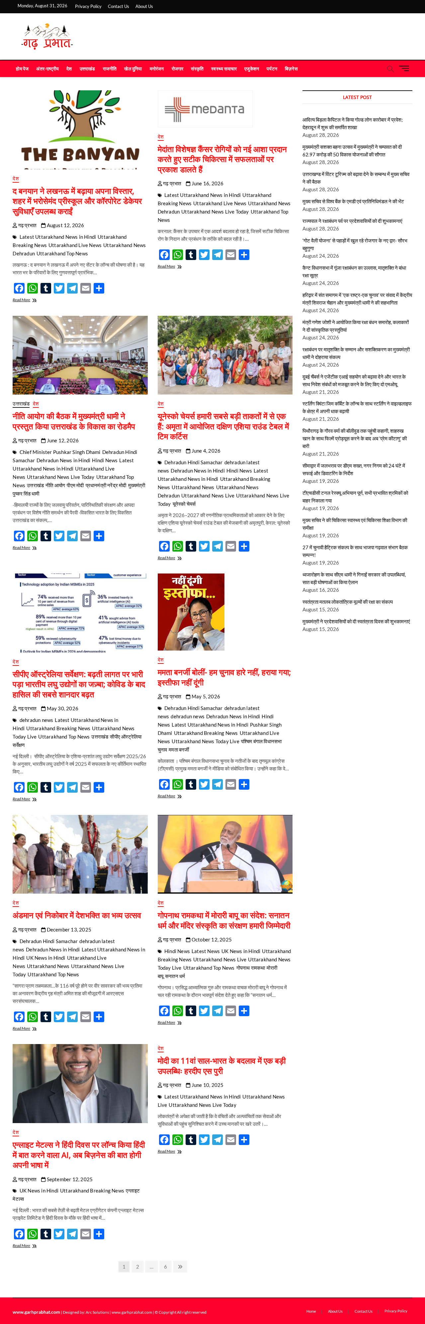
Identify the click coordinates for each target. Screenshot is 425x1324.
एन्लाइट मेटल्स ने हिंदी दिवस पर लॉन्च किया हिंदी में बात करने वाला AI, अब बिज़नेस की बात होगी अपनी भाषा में (79, 1154)
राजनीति (110, 68)
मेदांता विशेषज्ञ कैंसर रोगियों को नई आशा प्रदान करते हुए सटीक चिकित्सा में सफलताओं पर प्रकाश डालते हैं (222, 159)
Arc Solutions (97, 1312)
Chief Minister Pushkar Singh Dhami (60, 452)
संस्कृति (197, 68)
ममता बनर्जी (179, 749)
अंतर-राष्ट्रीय (47, 68)
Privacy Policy (88, 6)
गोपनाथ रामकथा (250, 968)
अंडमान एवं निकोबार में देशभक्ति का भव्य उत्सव (77, 915)
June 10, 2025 (207, 1085)
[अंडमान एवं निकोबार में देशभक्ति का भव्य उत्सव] (80, 854)
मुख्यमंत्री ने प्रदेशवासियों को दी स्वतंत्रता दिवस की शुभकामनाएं (356, 621)
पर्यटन (272, 68)
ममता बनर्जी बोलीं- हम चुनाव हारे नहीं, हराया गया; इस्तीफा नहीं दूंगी (224, 676)
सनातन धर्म (175, 976)
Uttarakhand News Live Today (215, 212)
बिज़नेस (291, 68)
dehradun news (36, 720)
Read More (27, 300)
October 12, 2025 (211, 939)
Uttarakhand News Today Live (205, 741)
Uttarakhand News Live (207, 495)
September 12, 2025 (69, 1179)
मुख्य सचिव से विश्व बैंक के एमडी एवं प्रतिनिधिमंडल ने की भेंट (353, 201)
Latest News (206, 951)
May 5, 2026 (205, 696)
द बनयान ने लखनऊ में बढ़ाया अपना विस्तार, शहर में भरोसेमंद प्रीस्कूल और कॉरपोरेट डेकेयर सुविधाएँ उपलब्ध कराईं (77, 201)
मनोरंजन (157, 68)
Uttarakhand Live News (75, 245)
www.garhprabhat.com (36, 1312)
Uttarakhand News (193, 487)
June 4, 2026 (205, 451)
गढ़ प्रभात (26, 225)
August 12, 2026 (64, 225)
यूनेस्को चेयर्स (184, 504)
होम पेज (22, 68)
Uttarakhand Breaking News (58, 728)
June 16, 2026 (207, 183)
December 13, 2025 (68, 929)
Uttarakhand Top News (62, 253)
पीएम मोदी (75, 485)
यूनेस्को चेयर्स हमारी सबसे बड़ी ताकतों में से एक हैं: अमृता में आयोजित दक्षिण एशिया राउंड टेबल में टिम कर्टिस (223, 426)
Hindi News (105, 460)
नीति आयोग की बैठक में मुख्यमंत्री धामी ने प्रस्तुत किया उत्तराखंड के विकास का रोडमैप (74, 420)
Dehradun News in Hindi (63, 460)
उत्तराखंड (87, 68)
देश (69, 68)
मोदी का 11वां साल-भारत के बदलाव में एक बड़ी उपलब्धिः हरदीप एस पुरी (222, 1065)
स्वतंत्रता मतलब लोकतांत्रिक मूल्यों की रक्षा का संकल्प (347, 602)
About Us (144, 6)
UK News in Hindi (45, 958)
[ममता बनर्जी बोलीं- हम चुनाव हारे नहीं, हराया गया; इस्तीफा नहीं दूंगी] (225, 612)
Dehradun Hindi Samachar (193, 462)
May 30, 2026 (61, 708)
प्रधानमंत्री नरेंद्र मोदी (106, 485)
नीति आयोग (55, 485)
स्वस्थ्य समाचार (224, 68)
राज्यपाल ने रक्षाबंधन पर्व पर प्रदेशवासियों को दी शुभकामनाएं (352, 221)
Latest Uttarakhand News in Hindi (58, 237)
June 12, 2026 (62, 440)
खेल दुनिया (133, 68)
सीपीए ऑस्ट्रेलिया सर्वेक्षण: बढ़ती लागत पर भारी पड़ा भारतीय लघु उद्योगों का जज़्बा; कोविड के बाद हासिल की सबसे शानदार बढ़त (79, 684)
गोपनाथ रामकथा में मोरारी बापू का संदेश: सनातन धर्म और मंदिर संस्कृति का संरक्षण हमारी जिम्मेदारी (224, 920)
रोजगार (178, 68)
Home (311, 1311)
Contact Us (118, 6)
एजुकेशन (251, 68)
